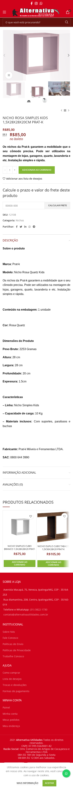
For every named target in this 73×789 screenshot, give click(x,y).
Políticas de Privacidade (17, 650)
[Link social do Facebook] (32, 3)
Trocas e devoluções (15, 685)
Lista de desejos (12, 679)
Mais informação (27, 783)
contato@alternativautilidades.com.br (25, 614)
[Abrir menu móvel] (4, 12)
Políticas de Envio (13, 644)
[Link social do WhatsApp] (41, 3)
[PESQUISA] (66, 22)
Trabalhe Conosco (13, 656)
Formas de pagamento (16, 691)
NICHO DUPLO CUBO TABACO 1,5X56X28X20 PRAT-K (53, 548)
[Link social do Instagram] (36, 3)
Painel (6, 707)
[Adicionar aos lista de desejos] (30, 516)
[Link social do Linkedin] (25, 226)
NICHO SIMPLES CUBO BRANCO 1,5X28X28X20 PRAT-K (19, 549)
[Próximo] (68, 110)
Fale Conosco (10, 637)
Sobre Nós (9, 631)
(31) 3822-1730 (38, 609)
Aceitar (49, 783)
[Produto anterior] (61, 110)
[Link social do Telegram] (34, 226)
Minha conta (10, 713)
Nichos (20, 220)
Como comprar (11, 672)
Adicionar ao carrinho (36, 169)
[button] (19, 563)
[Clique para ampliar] (8, 75)
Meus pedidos (11, 719)
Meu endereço (11, 726)
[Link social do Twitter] (21, 226)
